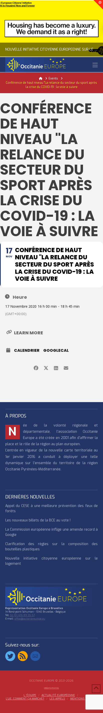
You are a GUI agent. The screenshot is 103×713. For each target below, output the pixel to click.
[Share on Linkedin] (56, 367)
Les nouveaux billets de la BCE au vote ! (37, 520)
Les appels (57, 699)
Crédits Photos (51, 688)
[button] (95, 65)
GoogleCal (56, 350)
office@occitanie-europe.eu (29, 618)
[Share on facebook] (36, 367)
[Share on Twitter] (46, 367)
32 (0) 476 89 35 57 (22, 615)
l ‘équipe (30, 695)
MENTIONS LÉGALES (83, 699)
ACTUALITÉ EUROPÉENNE (58, 695)
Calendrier (27, 350)
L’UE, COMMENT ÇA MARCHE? (25, 699)
